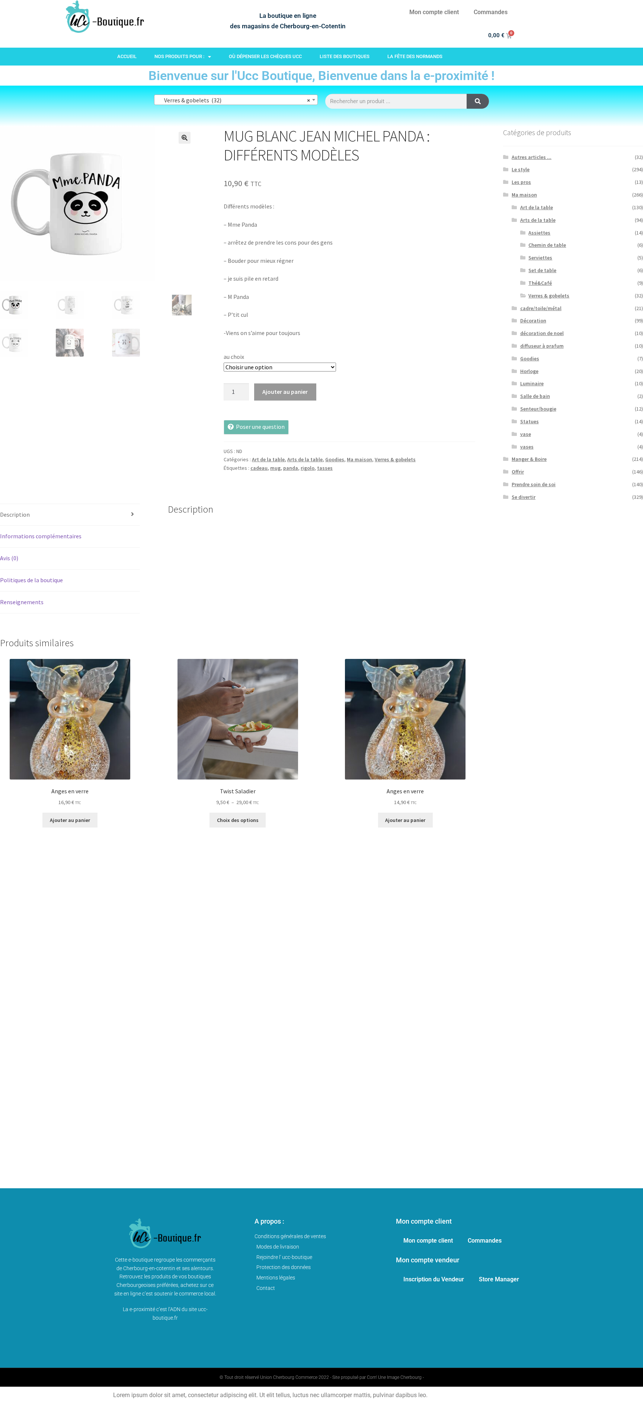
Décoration (533, 320)
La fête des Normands (414, 56)
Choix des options (238, 820)
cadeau (259, 468)
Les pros (521, 182)
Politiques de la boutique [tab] (31, 580)
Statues (529, 421)
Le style (521, 169)
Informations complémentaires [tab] (40, 536)
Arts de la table (305, 459)
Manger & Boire (529, 459)
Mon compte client (434, 12)
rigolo (307, 468)
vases (527, 446)
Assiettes (539, 232)
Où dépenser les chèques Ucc (265, 56)
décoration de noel (542, 333)
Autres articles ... (531, 157)
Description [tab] (15, 514)
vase (525, 434)
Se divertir (523, 497)
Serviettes (540, 257)
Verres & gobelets (395, 459)
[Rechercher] (478, 101)
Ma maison (359, 459)
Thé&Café (540, 283)
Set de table (542, 270)
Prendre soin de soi (534, 484)
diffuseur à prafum (542, 345)
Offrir (518, 471)
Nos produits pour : (179, 56)
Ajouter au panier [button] (70, 820)
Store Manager (499, 1279)
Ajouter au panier (285, 391)
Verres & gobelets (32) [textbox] (233, 100)
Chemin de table (547, 245)
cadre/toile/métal (541, 308)
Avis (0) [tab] (9, 558)
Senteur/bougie (538, 408)
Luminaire (532, 383)
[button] (185, 138)
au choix (234, 356)
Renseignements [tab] (22, 602)
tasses (325, 468)
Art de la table (268, 459)
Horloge (529, 371)
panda (290, 468)
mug (275, 468)
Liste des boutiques (345, 56)
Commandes (491, 12)
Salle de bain (535, 396)
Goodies (334, 459)
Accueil (127, 56)
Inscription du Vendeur (433, 1279)
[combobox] (236, 100)
